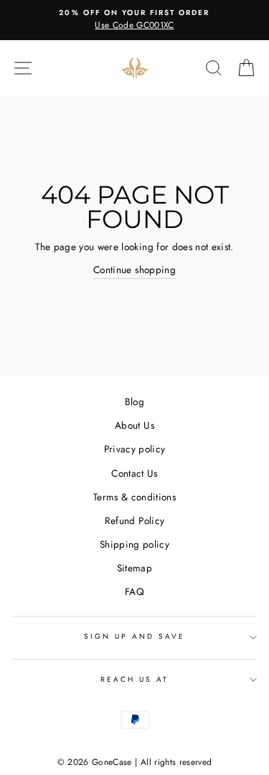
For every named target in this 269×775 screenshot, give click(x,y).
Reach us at (134, 679)
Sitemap (134, 568)
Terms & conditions (134, 497)
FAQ (134, 591)
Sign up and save (135, 636)
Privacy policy (135, 449)
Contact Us (134, 473)
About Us (134, 425)
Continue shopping (134, 269)
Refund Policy (134, 520)
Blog (134, 401)
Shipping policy (134, 544)
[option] (134, 20)
